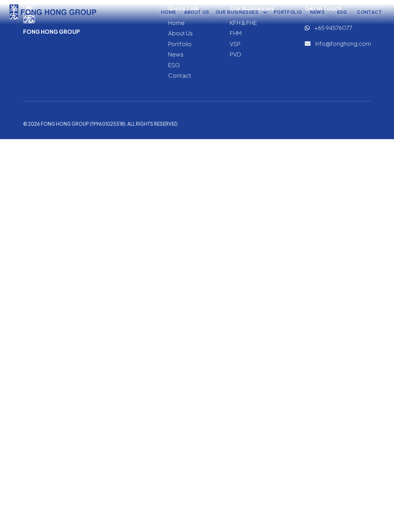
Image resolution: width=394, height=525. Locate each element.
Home (168, 12)
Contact (369, 12)
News (317, 12)
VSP (235, 43)
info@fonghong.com (342, 43)
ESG (342, 12)
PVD (235, 54)
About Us (196, 12)
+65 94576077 (333, 27)
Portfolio (288, 12)
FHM (236, 33)
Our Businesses (236, 12)
